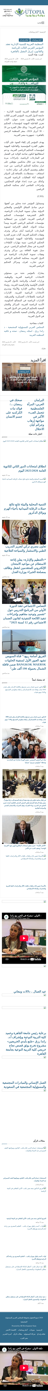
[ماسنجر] (46, 1344)
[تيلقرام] (45, 1344)
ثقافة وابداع (24, 40)
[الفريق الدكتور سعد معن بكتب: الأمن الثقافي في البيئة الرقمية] (24, 1202)
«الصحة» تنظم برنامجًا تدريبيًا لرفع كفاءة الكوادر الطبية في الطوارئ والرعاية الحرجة (24, 379)
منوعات (32, 1330)
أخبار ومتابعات (36, 40)
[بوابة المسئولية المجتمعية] (24, 12)
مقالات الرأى (17, 1334)
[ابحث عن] (5, 23)
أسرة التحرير (7, 1334)
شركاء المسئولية (29, 1334)
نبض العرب (24, 1338)
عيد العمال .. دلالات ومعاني (30, 991)
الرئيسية (39, 1330)
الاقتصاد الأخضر (11, 1330)
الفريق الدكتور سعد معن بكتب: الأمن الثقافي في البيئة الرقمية (26, 1218)
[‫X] (47, 1344)
